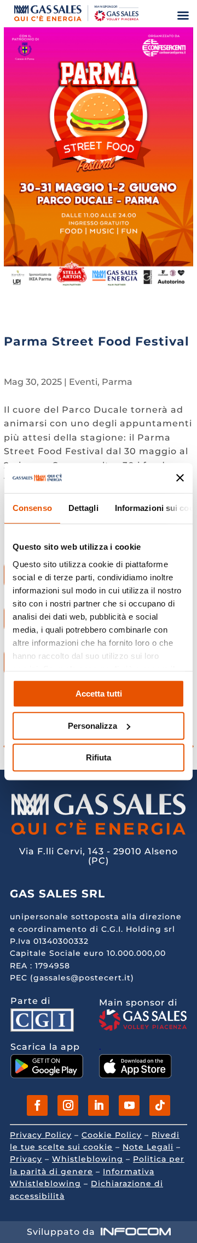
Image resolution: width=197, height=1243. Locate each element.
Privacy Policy (41, 1135)
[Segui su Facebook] (37, 1105)
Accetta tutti (99, 693)
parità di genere (56, 1171)
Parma (117, 382)
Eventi (83, 382)
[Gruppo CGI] (42, 1029)
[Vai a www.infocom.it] (136, 1232)
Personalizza (92, 725)
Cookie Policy (112, 1135)
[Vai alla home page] (76, 21)
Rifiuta (98, 757)
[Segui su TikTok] (159, 1105)
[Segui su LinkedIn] (98, 1105)
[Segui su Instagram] (67, 1105)
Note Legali (148, 1147)
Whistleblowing (87, 1159)
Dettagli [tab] (83, 508)
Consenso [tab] (32, 508)
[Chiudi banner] (180, 478)
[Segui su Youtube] (129, 1105)
